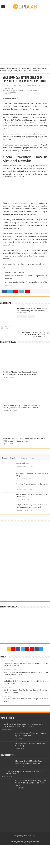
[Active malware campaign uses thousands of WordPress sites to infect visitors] (2, 724)
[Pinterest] (27, 649)
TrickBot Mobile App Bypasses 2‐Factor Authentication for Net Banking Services (20, 373)
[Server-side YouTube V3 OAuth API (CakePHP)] (7, 746)
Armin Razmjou (24, 114)
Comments (23, 458)
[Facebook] (18, 649)
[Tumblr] (36, 649)
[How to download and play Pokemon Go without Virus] (8, 497)
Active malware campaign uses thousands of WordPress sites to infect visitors (23, 725)
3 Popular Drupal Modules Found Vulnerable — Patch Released (29, 762)
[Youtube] (32, 649)
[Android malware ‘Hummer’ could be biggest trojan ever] (7, 736)
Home (2, 69)
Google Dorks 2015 (23, 463)
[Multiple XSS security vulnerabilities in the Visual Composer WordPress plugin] (8, 508)
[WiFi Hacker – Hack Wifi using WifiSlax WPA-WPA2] (8, 477)
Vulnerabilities (12, 69)
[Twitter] (23, 649)
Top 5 (39, 85)
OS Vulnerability (25, 69)
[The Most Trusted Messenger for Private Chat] (8, 487)
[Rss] (9, 649)
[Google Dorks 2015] (8, 466)
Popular (13, 458)
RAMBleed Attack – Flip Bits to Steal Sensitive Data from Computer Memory (33, 334)
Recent (4, 458)
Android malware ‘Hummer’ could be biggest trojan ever (31, 734)
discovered (14, 166)
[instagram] (41, 649)
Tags (32, 458)
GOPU (7, 85)
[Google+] (13, 649)
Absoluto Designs (29, 836)
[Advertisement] (25, 37)
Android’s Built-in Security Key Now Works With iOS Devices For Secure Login (24, 439)
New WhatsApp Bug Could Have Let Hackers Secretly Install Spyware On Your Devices (22, 406)
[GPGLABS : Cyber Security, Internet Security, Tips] (25, 6)
